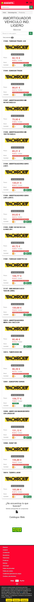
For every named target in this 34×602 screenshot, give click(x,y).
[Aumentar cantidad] (25, 65)
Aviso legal (6, 566)
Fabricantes (6, 558)
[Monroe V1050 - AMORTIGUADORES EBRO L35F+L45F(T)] (17, 204)
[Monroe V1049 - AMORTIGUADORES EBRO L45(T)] (17, 172)
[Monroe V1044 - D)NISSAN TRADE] (17, 77)
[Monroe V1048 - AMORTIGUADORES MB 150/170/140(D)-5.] (17, 140)
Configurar (24, 600)
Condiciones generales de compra (12, 573)
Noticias (5, 563)
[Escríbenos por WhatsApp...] (17, 584)
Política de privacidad (8, 568)
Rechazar (16, 600)
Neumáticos (6, 555)
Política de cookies (8, 571)
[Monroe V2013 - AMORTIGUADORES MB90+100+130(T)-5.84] (17, 328)
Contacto (5, 550)
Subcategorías (12, 12)
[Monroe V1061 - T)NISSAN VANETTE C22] (17, 265)
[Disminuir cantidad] (13, 65)
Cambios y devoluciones (9, 576)
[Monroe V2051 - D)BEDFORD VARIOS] (17, 388)
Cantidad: (6, 65)
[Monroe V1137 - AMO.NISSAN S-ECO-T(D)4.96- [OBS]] (17, 297)
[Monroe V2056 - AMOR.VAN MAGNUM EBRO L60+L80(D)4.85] (17, 419)
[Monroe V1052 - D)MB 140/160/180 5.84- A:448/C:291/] (17, 235)
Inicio (4, 12)
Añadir (29, 65)
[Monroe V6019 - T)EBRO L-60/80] (17, 479)
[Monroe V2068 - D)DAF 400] (17, 449)
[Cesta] (27, 2)
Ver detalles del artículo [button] (18, 54)
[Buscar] (31, 7)
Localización (6, 552)
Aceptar (9, 600)
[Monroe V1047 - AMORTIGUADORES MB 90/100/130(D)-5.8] (17, 108)
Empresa (5, 547)
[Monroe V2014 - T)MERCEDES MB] (17, 358)
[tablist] (17, 529)
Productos (5, 560)
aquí (21, 592)
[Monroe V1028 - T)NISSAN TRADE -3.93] (17, 47)
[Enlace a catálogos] (17, 529)
